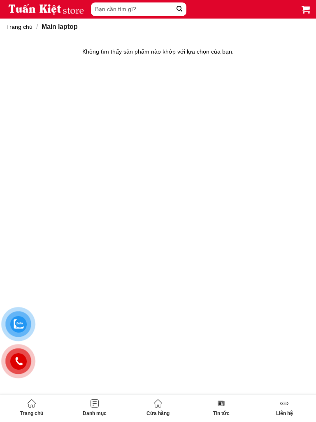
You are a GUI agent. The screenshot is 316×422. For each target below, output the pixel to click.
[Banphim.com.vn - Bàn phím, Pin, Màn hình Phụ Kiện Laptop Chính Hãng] (46, 9)
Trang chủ (31, 413)
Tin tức (221, 413)
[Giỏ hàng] (306, 9)
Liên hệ (284, 413)
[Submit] (179, 9)
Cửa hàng (158, 413)
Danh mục (95, 413)
